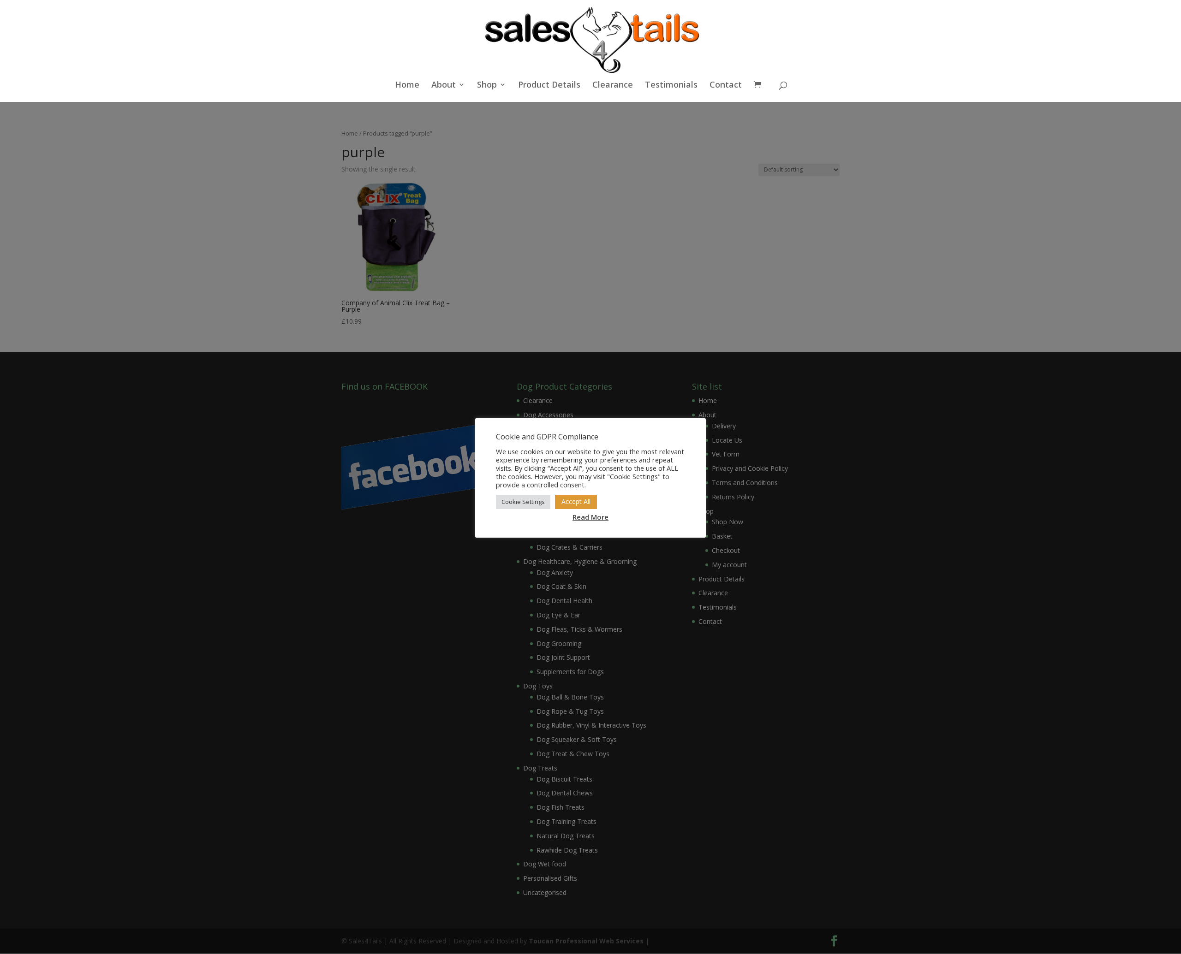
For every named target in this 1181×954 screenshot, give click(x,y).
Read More (590, 516)
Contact (726, 85)
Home (407, 85)
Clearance (612, 85)
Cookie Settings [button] (523, 502)
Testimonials (671, 85)
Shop (487, 85)
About (443, 85)
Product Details (549, 85)
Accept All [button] (575, 501)
